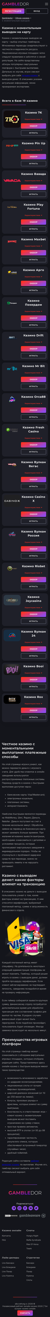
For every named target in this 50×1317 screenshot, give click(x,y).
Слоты (29, 1280)
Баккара (30, 1263)
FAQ (4, 1240)
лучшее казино (30, 75)
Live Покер (7, 1271)
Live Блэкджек (9, 1267)
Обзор (33, 126)
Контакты (6, 1236)
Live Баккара (8, 1263)
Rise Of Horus (32, 1244)
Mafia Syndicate (33, 1240)
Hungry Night (32, 1236)
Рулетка (30, 1276)
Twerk (29, 1248)
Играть (33, 133)
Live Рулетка (8, 1276)
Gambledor (7, 18)
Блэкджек (31, 1267)
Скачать (25, 1313)
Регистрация (13, 11)
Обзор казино (22, 18)
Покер (29, 1271)
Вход (37, 11)
